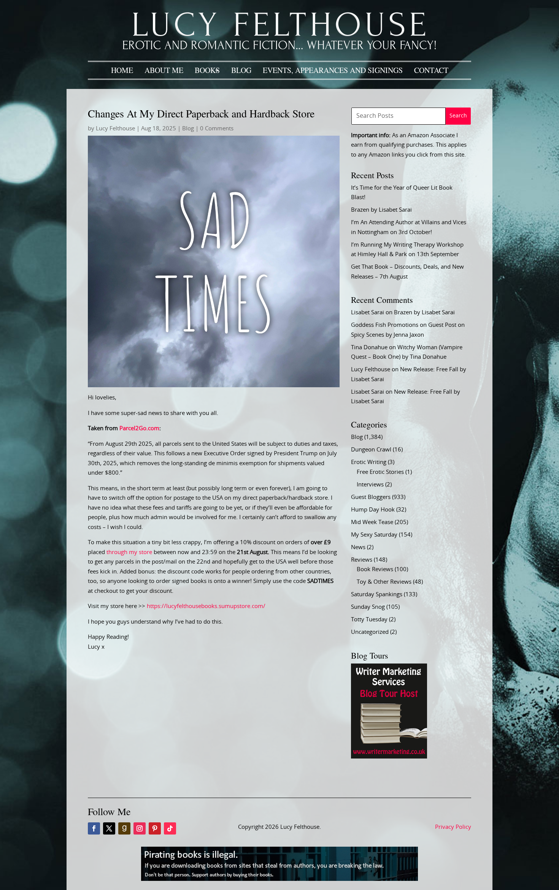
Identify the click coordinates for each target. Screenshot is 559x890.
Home (122, 70)
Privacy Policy (453, 827)
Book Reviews (375, 569)
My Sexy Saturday (374, 535)
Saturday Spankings (376, 594)
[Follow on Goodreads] (124, 828)
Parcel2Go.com (139, 428)
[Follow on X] (109, 828)
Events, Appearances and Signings (333, 70)
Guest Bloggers (371, 497)
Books (207, 70)
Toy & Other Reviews (384, 582)
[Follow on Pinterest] (155, 828)
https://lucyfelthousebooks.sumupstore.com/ (206, 606)
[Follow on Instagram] (139, 828)
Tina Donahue (369, 347)
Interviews (370, 485)
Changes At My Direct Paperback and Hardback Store (201, 113)
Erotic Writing (368, 462)
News (358, 547)
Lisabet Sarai (367, 312)
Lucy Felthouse (115, 128)
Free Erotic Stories (380, 472)
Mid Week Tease (372, 522)
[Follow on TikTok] (170, 828)
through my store (129, 552)
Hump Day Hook (373, 510)
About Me (164, 70)
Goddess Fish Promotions (384, 325)
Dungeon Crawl (371, 450)
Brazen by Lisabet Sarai (381, 210)
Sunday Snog (368, 607)
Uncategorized (370, 632)
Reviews (361, 560)
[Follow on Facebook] (94, 828)
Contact (431, 70)
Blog (241, 70)
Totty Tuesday (369, 619)
